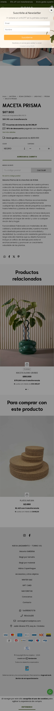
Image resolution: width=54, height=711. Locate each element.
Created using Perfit (27, 46)
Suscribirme (27, 37)
